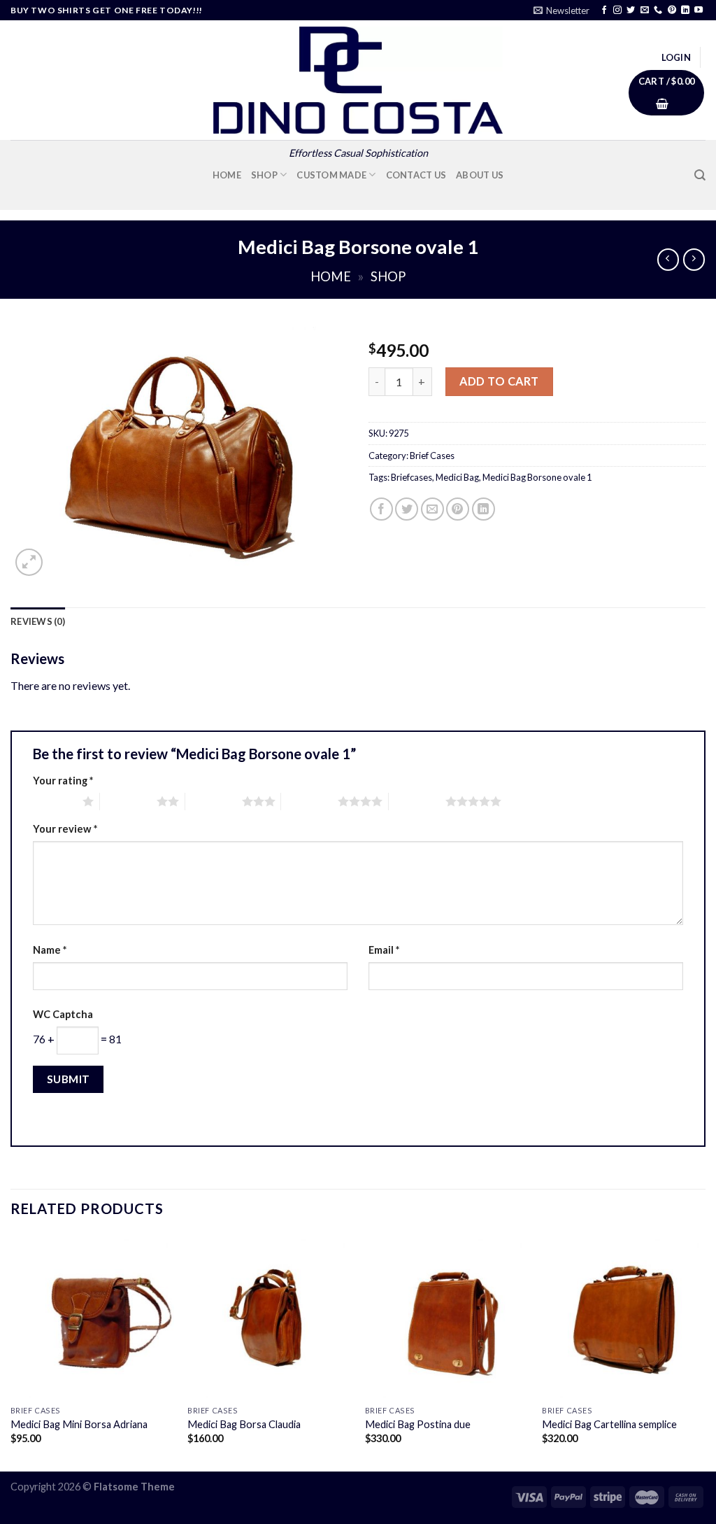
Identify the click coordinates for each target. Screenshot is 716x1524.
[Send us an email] (644, 10)
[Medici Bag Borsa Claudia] (269, 1316)
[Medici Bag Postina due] (447, 1316)
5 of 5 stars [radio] (417, 801)
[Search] (700, 175)
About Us (479, 175)
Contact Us (416, 175)
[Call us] (658, 10)
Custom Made (331, 175)
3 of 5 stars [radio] (213, 801)
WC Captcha (63, 1014)
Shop (264, 175)
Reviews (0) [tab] (37, 621)
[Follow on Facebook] (604, 10)
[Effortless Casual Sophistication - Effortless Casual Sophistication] (358, 80)
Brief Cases (432, 455)
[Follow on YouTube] (698, 10)
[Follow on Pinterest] (672, 10)
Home (227, 175)
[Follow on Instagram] (617, 10)
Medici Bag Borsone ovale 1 (537, 477)
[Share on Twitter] (406, 509)
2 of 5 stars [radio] (128, 801)
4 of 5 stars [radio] (309, 801)
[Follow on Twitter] (630, 10)
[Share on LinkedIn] (483, 509)
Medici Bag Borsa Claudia (244, 1424)
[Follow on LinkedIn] (685, 10)
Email (383, 950)
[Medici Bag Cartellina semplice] (624, 1316)
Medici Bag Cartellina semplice (609, 1424)
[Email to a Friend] (432, 509)
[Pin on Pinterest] (457, 509)
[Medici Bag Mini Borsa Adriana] (92, 1316)
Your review (65, 829)
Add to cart (498, 381)
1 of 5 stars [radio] (54, 801)
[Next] (704, 1351)
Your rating (63, 780)
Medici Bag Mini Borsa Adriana (79, 1424)
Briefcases (411, 477)
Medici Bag (457, 477)
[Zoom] (29, 562)
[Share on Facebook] (381, 509)
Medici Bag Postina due (418, 1424)
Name (49, 950)
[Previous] (11, 1351)
